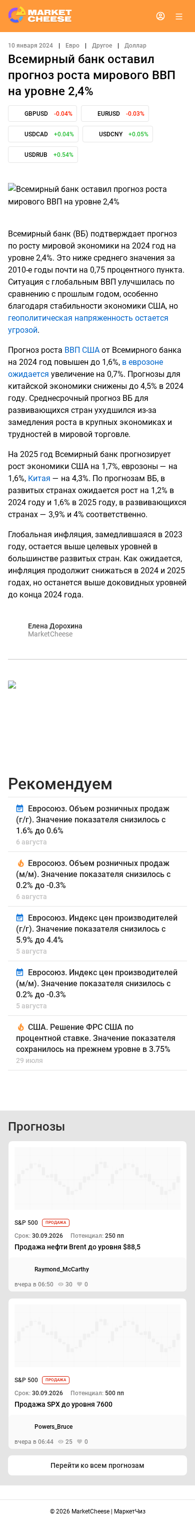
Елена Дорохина (55, 626)
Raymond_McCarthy (61, 1269)
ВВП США (82, 350)
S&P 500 (26, 1222)
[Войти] (160, 16)
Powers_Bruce (53, 1426)
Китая (39, 478)
